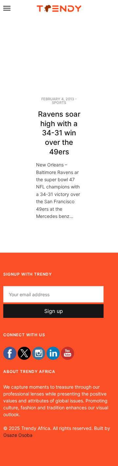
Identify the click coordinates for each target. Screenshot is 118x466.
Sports (59, 102)
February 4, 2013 (57, 99)
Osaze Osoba (17, 435)
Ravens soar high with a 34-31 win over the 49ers (59, 133)
